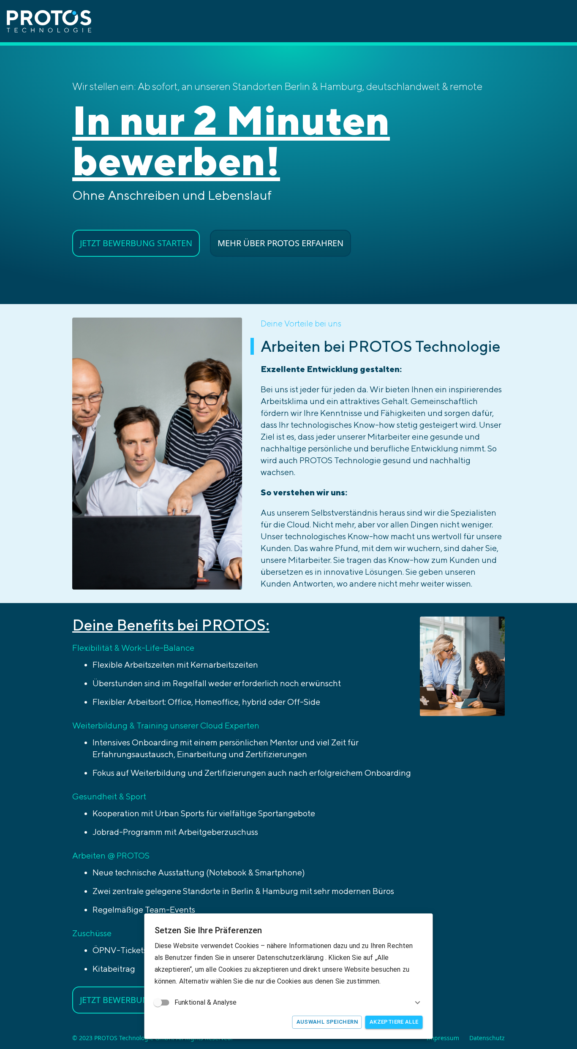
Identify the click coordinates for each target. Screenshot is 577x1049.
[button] (289, 1002)
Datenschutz (487, 1038)
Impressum (443, 1038)
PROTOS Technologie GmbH (133, 1038)
